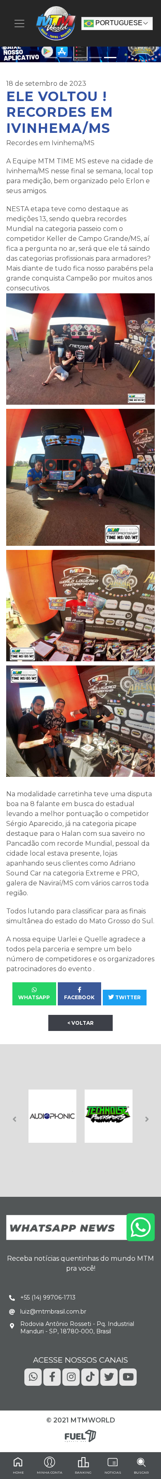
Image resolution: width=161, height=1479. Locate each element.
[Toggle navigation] (19, 23)
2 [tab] (82, 1169)
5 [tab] (107, 1169)
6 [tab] (115, 1169)
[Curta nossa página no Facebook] (52, 1376)
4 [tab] (99, 1169)
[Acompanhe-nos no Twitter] (109, 1376)
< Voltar (80, 1023)
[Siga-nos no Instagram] (71, 1376)
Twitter (127, 997)
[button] (4, 47)
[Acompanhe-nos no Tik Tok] (90, 1376)
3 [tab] (90, 1169)
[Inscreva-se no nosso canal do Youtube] (128, 1376)
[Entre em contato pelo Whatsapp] (80, 1227)
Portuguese (118, 22)
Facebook (79, 997)
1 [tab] (74, 1169)
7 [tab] (123, 1169)
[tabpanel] (52, 1116)
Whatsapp (34, 997)
